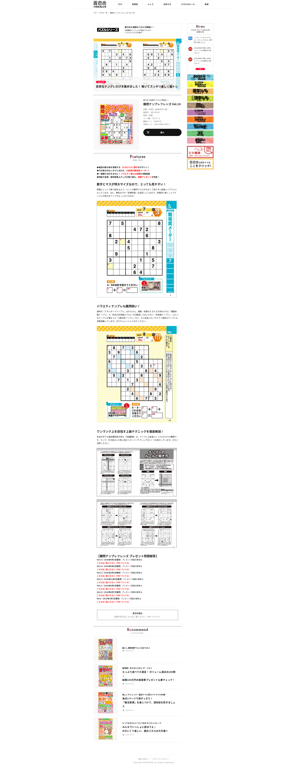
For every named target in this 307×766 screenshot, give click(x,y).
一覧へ (200, 69)
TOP (120, 4)
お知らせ (167, 4)
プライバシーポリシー (161, 759)
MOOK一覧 (103, 13)
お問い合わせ (143, 759)
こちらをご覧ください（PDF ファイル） (113, 563)
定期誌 (135, 4)
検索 (207, 4)
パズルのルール (188, 4)
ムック (151, 4)
